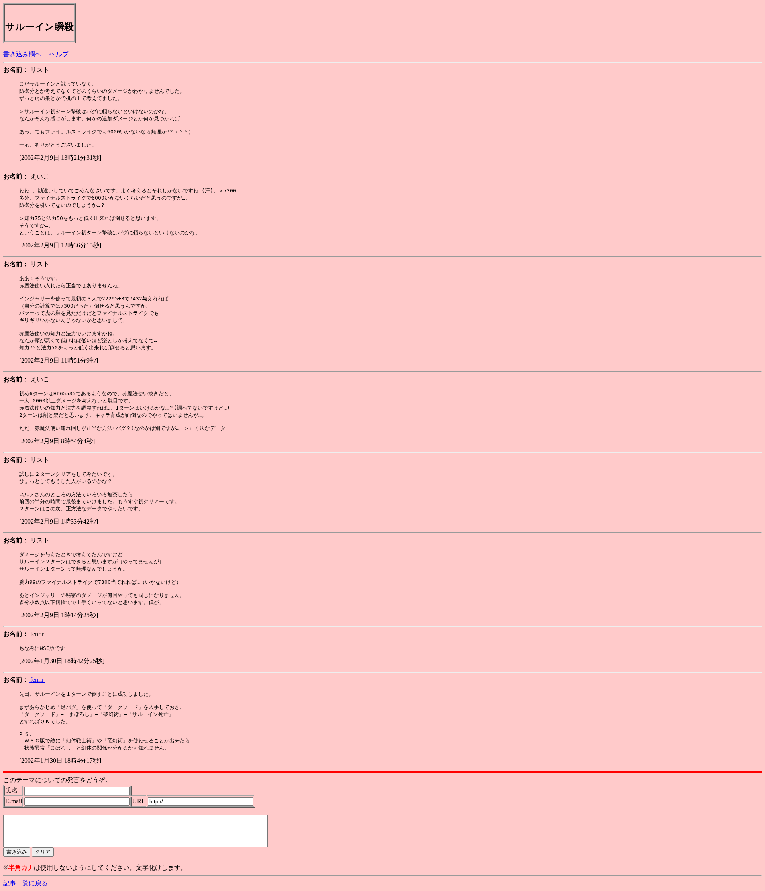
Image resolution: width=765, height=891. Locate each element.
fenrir (37, 679)
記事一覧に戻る (25, 883)
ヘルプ (59, 54)
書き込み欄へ (22, 54)
